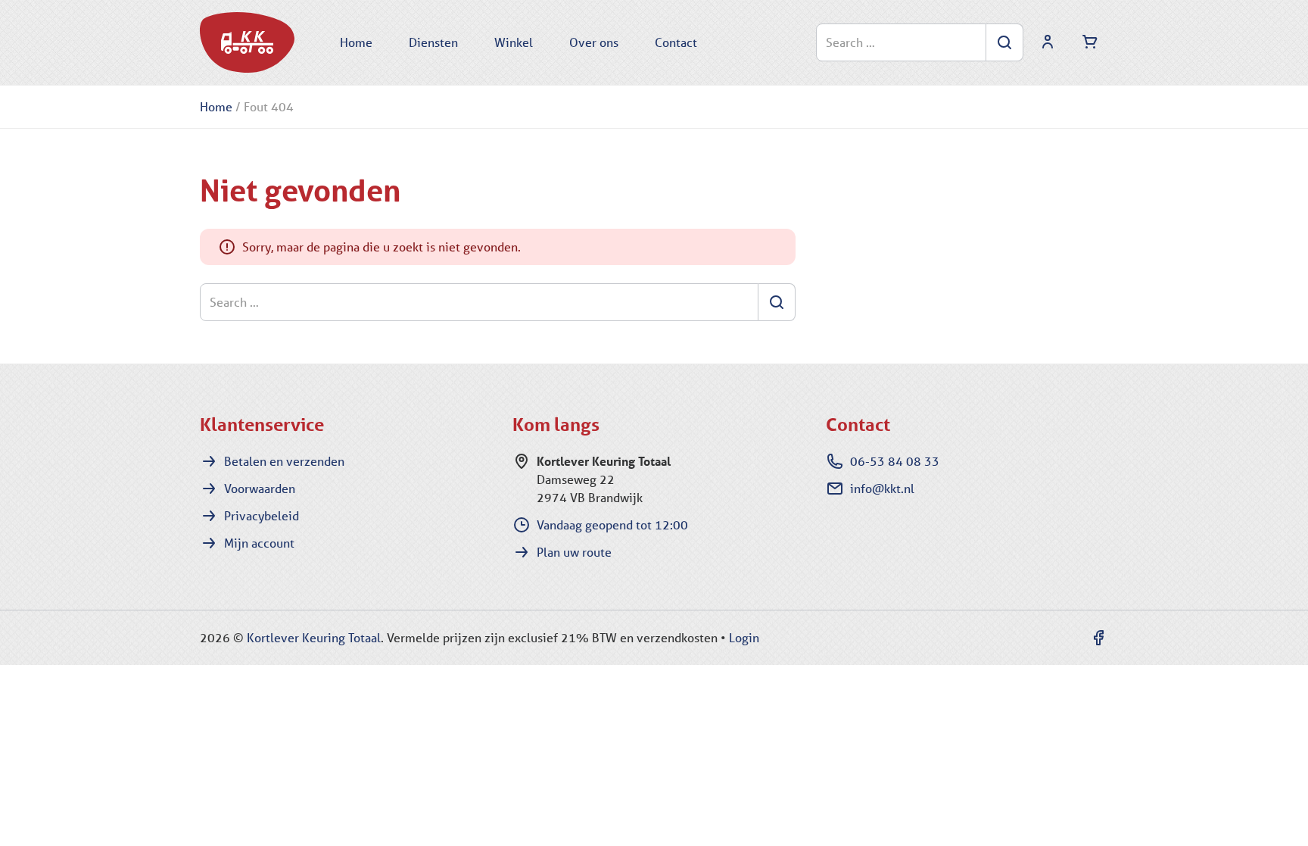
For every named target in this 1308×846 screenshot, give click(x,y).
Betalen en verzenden (284, 461)
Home (356, 42)
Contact (676, 42)
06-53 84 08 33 (894, 461)
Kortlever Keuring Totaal (314, 637)
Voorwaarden (259, 488)
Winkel (513, 42)
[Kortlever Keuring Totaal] (247, 42)
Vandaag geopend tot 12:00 (612, 524)
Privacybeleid (261, 515)
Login (744, 637)
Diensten (433, 42)
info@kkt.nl (882, 488)
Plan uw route (574, 552)
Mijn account (259, 543)
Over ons (593, 42)
